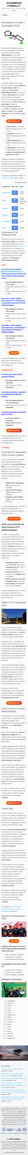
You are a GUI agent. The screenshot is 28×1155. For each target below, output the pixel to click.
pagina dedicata (21, 1124)
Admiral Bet (6, 193)
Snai (4, 200)
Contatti (9, 1133)
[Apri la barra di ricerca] (26, 15)
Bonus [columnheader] (22, 186)
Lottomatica (6, 221)
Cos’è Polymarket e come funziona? (11, 1069)
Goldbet (5, 208)
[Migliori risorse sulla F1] (14, 1060)
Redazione (3, 1133)
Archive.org (20, 1122)
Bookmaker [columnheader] (6, 186)
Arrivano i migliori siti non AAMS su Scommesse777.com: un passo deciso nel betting (13, 1085)
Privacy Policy (16, 1133)
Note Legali (24, 1133)
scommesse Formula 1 (13, 271)
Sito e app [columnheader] (15, 186)
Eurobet (5, 215)
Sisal (4, 228)
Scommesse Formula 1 (14, 4)
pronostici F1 (22, 246)
